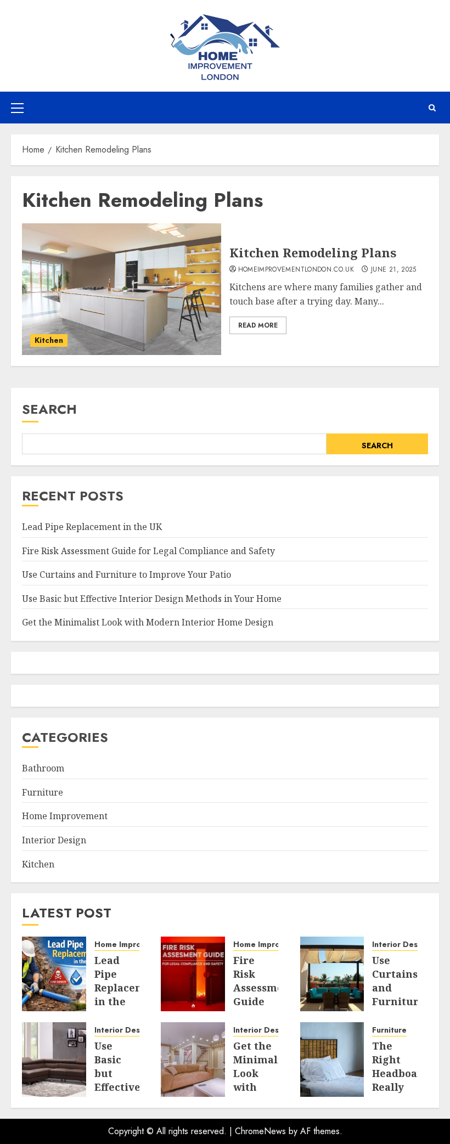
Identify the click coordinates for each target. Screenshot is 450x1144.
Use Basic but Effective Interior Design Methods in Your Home (152, 599)
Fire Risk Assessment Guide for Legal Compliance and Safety (148, 551)
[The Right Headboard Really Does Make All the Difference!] (332, 1059)
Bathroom (43, 768)
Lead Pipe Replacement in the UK (92, 527)
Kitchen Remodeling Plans (312, 252)
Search (49, 409)
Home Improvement (65, 816)
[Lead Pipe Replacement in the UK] (54, 974)
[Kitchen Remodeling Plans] (121, 289)
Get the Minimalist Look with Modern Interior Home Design (147, 622)
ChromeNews (260, 1131)
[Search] (432, 108)
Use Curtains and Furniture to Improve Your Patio (126, 574)
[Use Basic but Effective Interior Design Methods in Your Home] (54, 1059)
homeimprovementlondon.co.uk (296, 270)
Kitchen (49, 340)
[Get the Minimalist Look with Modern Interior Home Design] (193, 1059)
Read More (258, 325)
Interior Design (54, 840)
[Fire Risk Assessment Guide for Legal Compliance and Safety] (193, 974)
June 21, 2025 (394, 270)
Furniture (42, 792)
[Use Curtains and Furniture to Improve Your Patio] (332, 974)
